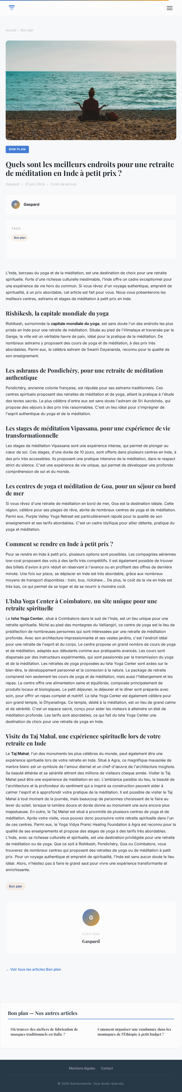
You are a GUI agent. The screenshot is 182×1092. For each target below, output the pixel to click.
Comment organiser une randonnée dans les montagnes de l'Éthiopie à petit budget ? (134, 1032)
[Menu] (169, 8)
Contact (107, 1068)
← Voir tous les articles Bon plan (33, 969)
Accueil (11, 30)
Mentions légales (82, 1068)
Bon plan (27, 30)
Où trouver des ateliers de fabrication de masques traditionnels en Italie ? (44, 1032)
